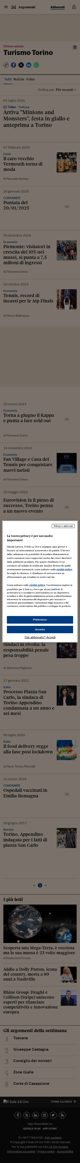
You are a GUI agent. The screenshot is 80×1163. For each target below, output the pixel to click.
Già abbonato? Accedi (40, 637)
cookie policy (64, 569)
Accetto (40, 629)
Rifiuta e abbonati (63, 526)
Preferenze (40, 619)
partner (55, 589)
